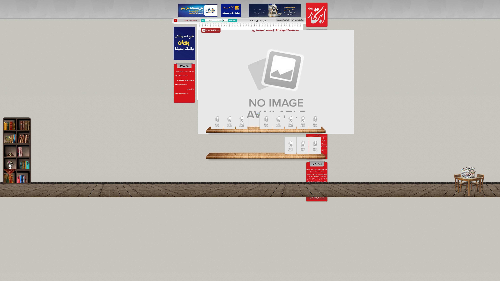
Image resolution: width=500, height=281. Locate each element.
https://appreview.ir (181, 84)
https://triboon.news (181, 76)
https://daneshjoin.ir (181, 93)
